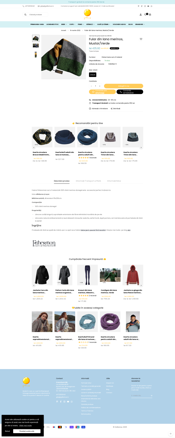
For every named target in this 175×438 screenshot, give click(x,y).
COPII (71, 24)
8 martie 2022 (75, 30)
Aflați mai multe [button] (25, 426)
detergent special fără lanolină (93, 230)
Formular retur (86, 383)
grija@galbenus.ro (62, 397)
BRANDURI (139, 24)
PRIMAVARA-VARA (37, 24)
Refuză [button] (7, 431)
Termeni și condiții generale (91, 386)
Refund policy (86, 414)
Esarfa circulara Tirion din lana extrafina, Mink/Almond (108, 156)
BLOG (131, 24)
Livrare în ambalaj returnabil (91, 393)
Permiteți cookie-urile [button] (27, 431)
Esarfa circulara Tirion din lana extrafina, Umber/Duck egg (131, 156)
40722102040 (61, 395)
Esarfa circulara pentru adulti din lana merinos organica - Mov (108, 340)
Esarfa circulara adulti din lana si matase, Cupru (131, 339)
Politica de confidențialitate (91, 408)
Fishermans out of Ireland (112, 57)
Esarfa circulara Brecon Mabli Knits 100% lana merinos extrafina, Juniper (41, 156)
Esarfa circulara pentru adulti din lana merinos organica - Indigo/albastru (85, 157)
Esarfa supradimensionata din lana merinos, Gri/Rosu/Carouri (41, 340)
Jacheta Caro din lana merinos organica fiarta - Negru (40, 294)
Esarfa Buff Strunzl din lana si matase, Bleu (86, 339)
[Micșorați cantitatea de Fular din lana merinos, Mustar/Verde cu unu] (91, 86)
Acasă (63, 30)
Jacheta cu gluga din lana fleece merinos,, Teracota (133, 292)
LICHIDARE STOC (52, 24)
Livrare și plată (86, 389)
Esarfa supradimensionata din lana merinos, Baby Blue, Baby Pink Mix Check (64, 342)
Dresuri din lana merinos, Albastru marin (86, 292)
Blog (107, 389)
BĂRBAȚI (89, 24)
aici (129, 230)
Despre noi (110, 383)
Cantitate (93, 81)
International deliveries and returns (90, 400)
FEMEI (80, 24)
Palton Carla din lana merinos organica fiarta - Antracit (64, 292)
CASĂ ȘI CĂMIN (102, 24)
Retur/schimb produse (89, 396)
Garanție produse (87, 404)
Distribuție (109, 386)
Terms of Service (87, 411)
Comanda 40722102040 (128, 92)
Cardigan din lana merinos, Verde (109, 291)
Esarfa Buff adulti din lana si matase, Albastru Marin (64, 154)
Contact (109, 393)
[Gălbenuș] (87, 14)
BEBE (63, 24)
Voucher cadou (119, 24)
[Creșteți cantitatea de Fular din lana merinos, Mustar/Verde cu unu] (100, 86)
